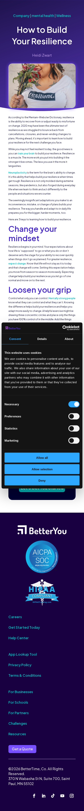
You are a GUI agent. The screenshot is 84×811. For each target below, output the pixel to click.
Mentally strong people (61, 298)
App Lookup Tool (22, 654)
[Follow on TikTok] (53, 796)
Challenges (17, 723)
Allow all (42, 457)
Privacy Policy (19, 664)
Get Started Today (24, 627)
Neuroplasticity (17, 172)
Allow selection (42, 469)
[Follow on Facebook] (34, 796)
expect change (17, 263)
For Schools (18, 702)
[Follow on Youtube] (62, 796)
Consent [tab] (15, 338)
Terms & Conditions (24, 675)
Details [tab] (42, 338)
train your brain (26, 153)
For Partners (18, 713)
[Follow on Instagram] (72, 796)
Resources (17, 734)
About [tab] (69, 338)
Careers (15, 616)
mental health (43, 15)
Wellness (63, 15)
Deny (42, 480)
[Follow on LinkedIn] (43, 796)
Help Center (18, 638)
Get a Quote (22, 749)
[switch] (74, 416)
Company (21, 15)
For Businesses (20, 691)
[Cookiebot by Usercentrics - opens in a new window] (62, 328)
